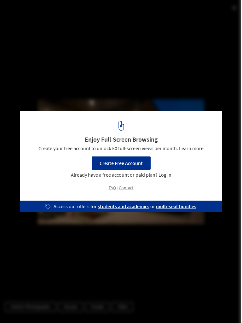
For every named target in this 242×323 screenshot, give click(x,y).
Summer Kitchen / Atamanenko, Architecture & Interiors (95, 11)
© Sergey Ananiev (23, 22)
